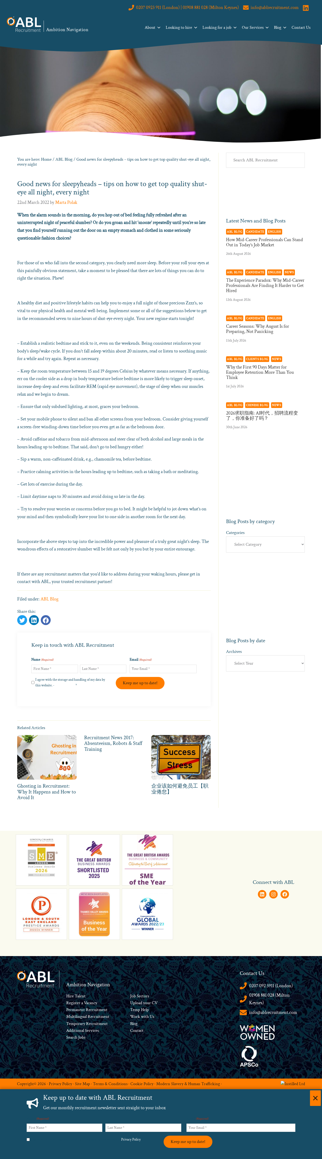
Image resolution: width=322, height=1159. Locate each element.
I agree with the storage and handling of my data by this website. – (87, 1139)
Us (151, 1016)
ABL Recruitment (24, 24)
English (274, 232)
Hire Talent (76, 996)
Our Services (253, 27)
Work (135, 1016)
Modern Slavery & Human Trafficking (188, 1083)
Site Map (82, 1083)
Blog (277, 27)
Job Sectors (139, 996)
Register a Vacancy (81, 1003)
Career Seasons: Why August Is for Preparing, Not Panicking (257, 329)
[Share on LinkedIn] (46, 620)
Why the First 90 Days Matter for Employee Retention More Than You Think (260, 372)
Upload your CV (143, 1003)
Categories (235, 533)
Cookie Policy (141, 1083)
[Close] (315, 1098)
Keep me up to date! (140, 683)
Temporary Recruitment (87, 1023)
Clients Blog (257, 359)
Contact (137, 1030)
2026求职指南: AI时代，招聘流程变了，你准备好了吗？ (262, 415)
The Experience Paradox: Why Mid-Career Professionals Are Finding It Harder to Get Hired (265, 285)
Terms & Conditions (110, 1083)
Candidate (255, 232)
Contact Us (301, 27)
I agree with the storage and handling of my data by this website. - (70, 682)
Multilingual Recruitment (87, 1016)
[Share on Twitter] (22, 620)
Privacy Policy (65, 685)
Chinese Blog (257, 405)
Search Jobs (75, 1037)
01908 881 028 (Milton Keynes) (269, 999)
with (145, 1016)
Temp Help (139, 1009)
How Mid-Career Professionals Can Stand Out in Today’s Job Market (264, 242)
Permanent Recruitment (86, 1009)
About (150, 27)
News (289, 272)
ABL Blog (49, 599)
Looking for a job (216, 27)
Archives (234, 652)
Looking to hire (179, 27)
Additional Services (82, 1030)
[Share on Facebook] (34, 620)
